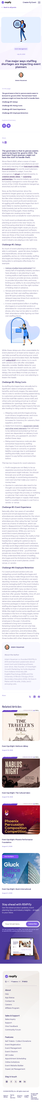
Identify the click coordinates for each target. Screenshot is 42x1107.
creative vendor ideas (11, 176)
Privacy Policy (19, 1096)
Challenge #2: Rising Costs (12, 106)
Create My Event (29, 2)
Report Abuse (5, 1096)
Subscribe (32, 924)
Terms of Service (12, 1096)
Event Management (21, 49)
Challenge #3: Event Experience (14, 109)
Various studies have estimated (18, 268)
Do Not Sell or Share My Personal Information (35, 1096)
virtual (17, 174)
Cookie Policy (26, 1096)
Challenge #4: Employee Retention (15, 113)
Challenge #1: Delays (10, 102)
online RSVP (11, 360)
